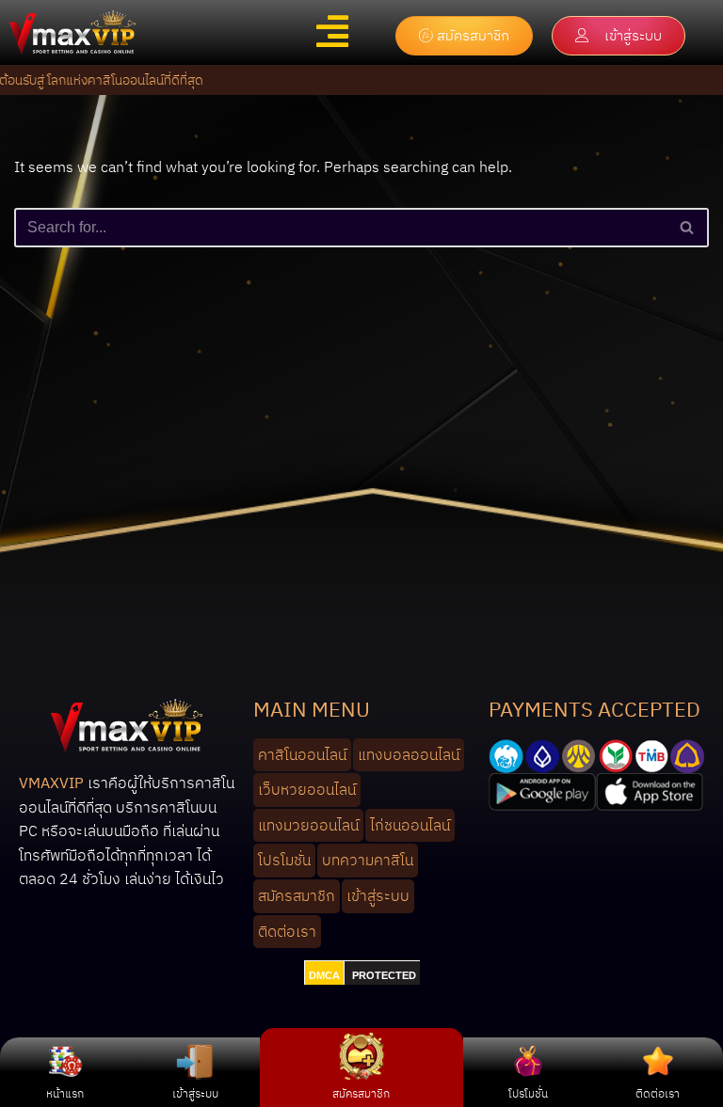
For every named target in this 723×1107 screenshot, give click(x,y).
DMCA (324, 975)
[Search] (688, 227)
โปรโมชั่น (528, 1093)
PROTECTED (384, 975)
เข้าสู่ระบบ (195, 1093)
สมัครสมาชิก (361, 1093)
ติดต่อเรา (657, 1093)
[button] (333, 31)
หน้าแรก (65, 1093)
